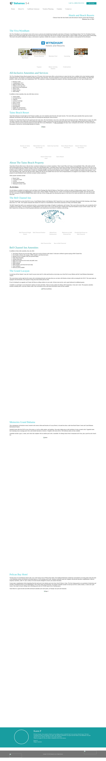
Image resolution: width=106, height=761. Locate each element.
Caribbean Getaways (33, 9)
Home (13, 9)
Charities (59, 9)
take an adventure (58, 122)
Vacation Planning (48, 9)
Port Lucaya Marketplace (25, 191)
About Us (21, 9)
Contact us (68, 9)
